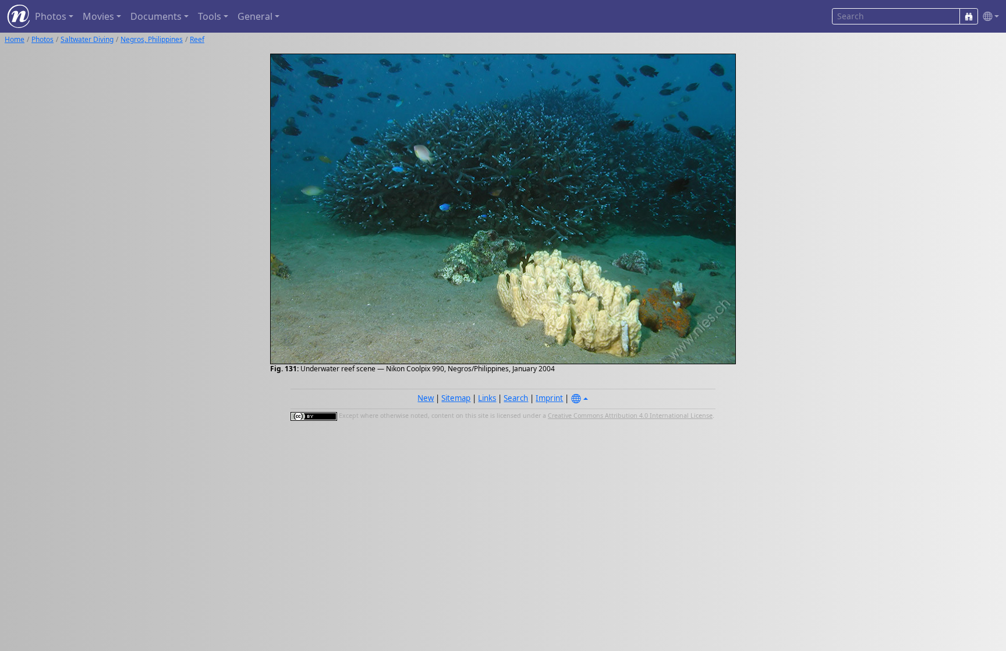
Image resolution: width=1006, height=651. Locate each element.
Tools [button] (209, 16)
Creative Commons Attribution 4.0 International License (630, 415)
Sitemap (455, 398)
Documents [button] (156, 16)
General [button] (255, 16)
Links (487, 398)
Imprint (549, 398)
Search (516, 398)
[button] (988, 16)
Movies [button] (98, 16)
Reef (197, 39)
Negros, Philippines (152, 39)
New (425, 398)
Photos (42, 39)
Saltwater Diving (87, 39)
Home (14, 39)
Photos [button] (50, 16)
